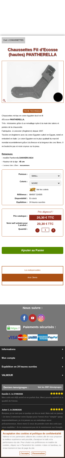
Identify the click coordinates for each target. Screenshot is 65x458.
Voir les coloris (42, 189)
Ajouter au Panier (32, 250)
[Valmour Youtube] (32, 318)
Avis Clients (32, 277)
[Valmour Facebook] (24, 318)
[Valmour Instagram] (41, 318)
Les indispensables (32, 270)
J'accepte (24, 453)
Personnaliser (38, 453)
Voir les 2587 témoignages (50, 387)
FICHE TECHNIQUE (32, 111)
